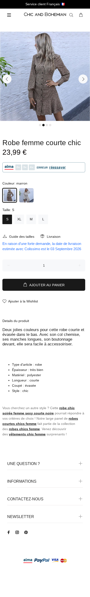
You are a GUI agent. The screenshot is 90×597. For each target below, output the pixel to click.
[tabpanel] (45, 76)
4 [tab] (50, 125)
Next (83, 79)
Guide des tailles (21, 236)
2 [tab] (43, 125)
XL (19, 219)
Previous (7, 79)
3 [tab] (47, 125)
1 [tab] (40, 125)
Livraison (53, 236)
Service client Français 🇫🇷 (45, 4)
